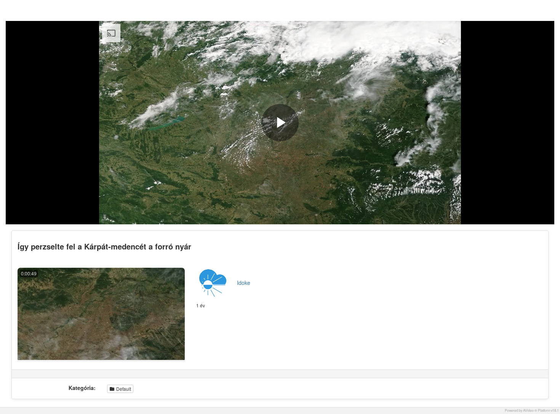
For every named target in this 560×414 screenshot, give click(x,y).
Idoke (243, 282)
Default (123, 388)
